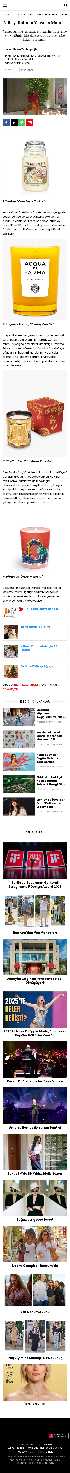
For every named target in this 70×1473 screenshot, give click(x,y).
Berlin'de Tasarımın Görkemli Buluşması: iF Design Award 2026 (35, 845)
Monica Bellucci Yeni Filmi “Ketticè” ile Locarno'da (31, 799)
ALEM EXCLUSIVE (25, 14)
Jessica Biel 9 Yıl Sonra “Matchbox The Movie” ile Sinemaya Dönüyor (31, 733)
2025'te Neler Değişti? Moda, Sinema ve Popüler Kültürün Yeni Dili (35, 994)
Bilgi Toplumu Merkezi (51, 1447)
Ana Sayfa (8, 14)
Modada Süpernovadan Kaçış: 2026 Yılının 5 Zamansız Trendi (35, 711)
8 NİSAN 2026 (35, 1365)
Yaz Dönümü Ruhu (35, 1273)
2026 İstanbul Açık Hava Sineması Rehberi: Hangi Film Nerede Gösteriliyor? (34, 778)
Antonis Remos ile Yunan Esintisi (35, 1089)
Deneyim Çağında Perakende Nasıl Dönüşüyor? (35, 940)
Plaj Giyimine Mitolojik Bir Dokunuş (35, 1319)
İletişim (21, 1447)
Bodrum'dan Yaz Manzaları (35, 894)
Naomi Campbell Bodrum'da (35, 1227)
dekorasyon (10, 689)
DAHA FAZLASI (35, 832)
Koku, (25, 685)
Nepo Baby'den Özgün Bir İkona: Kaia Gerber (28, 754)
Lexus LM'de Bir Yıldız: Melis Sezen (35, 1135)
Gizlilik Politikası (44, 1444)
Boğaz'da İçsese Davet (35, 1181)
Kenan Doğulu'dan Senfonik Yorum (35, 1043)
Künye (11, 1447)
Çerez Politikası (27, 1444)
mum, (18, 685)
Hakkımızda (32, 1447)
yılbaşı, (34, 685)
